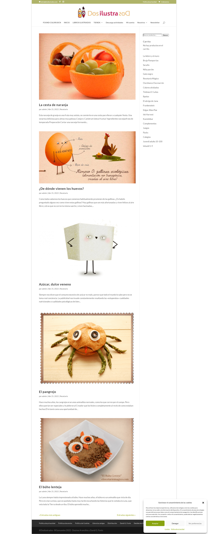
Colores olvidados (151, 87)
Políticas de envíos (65, 523)
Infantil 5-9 (148, 146)
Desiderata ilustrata (141, 523)
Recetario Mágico (151, 78)
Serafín (146, 65)
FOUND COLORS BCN (52, 23)
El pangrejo (47, 392)
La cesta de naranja (53, 105)
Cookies (167, 529)
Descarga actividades (114, 23)
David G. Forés (125, 523)
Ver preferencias (195, 523)
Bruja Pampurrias (150, 60)
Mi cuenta (130, 23)
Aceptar (155, 523)
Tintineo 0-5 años (150, 92)
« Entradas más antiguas (49, 515)
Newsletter (155, 23)
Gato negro (148, 74)
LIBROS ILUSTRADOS (82, 23)
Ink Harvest (148, 114)
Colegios (147, 137)
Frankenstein (148, 105)
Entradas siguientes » (126, 515)
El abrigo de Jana (150, 101)
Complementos (149, 123)
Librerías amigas (98, 523)
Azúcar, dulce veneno (55, 284)
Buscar (165, 35)
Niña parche (148, 69)
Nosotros (141, 23)
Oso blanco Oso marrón (153, 83)
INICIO (67, 23)
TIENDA (97, 23)
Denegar (175, 523)
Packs (145, 132)
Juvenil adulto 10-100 (152, 141)
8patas (146, 96)
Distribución (112, 523)
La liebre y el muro (151, 56)
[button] (203, 503)
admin (44, 109)
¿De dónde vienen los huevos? (61, 189)
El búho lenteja (50, 487)
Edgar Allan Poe (150, 110)
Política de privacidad (177, 529)
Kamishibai (148, 119)
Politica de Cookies (82, 523)
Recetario (64, 109)
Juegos (146, 128)
